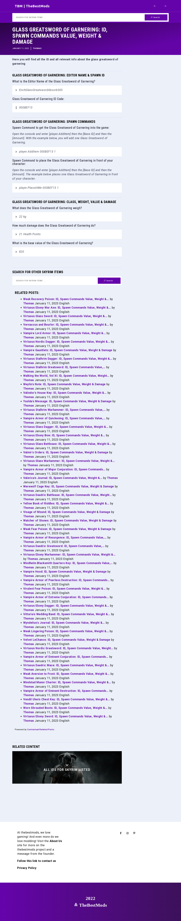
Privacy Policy (27, 868)
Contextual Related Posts (40, 729)
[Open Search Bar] (154, 6)
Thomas (37, 48)
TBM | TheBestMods (32, 6)
